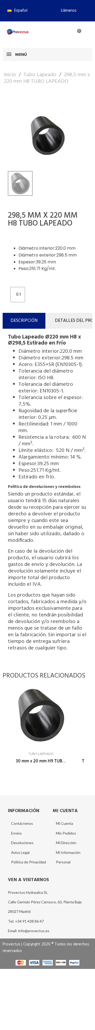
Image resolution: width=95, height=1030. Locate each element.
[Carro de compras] (76, 34)
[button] (66, 10)
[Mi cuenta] (59, 34)
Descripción (24, 320)
